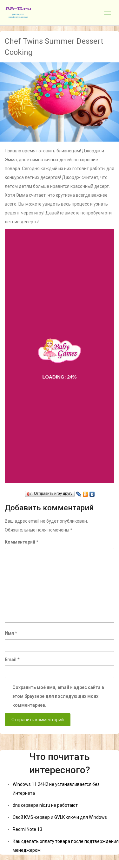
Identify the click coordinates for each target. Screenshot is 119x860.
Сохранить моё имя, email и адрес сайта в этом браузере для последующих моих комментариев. (58, 696)
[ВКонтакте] (92, 492)
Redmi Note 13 (27, 829)
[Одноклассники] (85, 492)
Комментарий (21, 542)
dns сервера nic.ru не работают (45, 805)
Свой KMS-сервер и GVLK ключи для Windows (60, 817)
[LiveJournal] (79, 492)
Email (12, 659)
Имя (11, 633)
